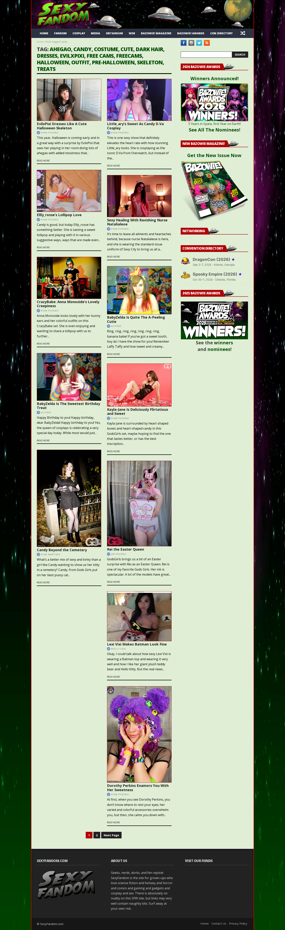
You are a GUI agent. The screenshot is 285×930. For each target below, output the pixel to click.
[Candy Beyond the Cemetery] (69, 498)
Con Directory (221, 33)
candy (82, 49)
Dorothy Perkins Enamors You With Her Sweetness (138, 787)
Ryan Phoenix (50, 132)
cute (127, 49)
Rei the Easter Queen (125, 549)
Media (95, 33)
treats (46, 68)
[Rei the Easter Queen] (139, 503)
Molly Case (118, 648)
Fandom (60, 33)
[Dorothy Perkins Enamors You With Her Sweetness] (139, 734)
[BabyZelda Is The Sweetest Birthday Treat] (69, 377)
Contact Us (219, 923)
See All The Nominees (214, 129)
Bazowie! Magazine (156, 33)
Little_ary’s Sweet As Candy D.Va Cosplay (135, 125)
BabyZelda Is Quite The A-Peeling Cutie (136, 319)
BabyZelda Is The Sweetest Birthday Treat (68, 405)
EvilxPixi (72, 55)
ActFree (116, 326)
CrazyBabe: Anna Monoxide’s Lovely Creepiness (68, 303)
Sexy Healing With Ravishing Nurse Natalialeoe (137, 222)
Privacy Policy (238, 923)
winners (223, 342)
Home (44, 33)
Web (132, 33)
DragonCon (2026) (214, 259)
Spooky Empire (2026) (217, 274)
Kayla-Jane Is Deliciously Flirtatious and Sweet (137, 411)
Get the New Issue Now (214, 155)
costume (106, 49)
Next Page (111, 835)
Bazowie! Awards (190, 33)
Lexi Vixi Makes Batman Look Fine (137, 644)
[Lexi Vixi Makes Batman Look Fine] (139, 616)
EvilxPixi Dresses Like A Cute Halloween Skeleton (62, 125)
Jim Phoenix (118, 554)
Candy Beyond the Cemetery (62, 550)
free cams (100, 55)
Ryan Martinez (50, 554)
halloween (53, 62)
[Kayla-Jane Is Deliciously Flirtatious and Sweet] (139, 385)
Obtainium (114, 33)
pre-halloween (113, 62)
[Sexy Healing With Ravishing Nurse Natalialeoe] (139, 196)
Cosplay (79, 33)
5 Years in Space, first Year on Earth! (214, 124)
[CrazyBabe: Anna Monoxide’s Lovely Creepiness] (69, 278)
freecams (129, 55)
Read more (43, 160)
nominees (218, 349)
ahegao (60, 49)
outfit (80, 62)
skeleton (150, 62)
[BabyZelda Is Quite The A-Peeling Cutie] (139, 290)
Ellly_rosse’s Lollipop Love (59, 214)
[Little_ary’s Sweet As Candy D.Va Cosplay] (139, 100)
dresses (47, 55)
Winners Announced (214, 78)
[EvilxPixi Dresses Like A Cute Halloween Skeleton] (69, 100)
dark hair (149, 49)
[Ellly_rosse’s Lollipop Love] (69, 191)
